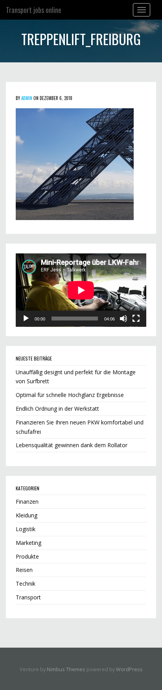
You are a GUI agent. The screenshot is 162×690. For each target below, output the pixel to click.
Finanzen (27, 501)
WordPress (129, 669)
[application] (81, 290)
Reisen (24, 569)
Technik (25, 583)
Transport (28, 597)
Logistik (25, 529)
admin (26, 98)
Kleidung (26, 515)
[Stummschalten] (123, 318)
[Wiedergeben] (26, 318)
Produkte (27, 556)
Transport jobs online (33, 10)
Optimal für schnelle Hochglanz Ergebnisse (70, 395)
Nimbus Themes (66, 669)
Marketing (28, 542)
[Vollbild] (136, 318)
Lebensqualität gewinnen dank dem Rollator (71, 445)
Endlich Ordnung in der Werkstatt (57, 408)
